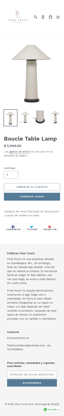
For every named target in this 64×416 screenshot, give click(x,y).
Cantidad (9, 168)
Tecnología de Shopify (47, 404)
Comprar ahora (32, 196)
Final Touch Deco (24, 404)
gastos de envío (19, 151)
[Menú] (58, 17)
